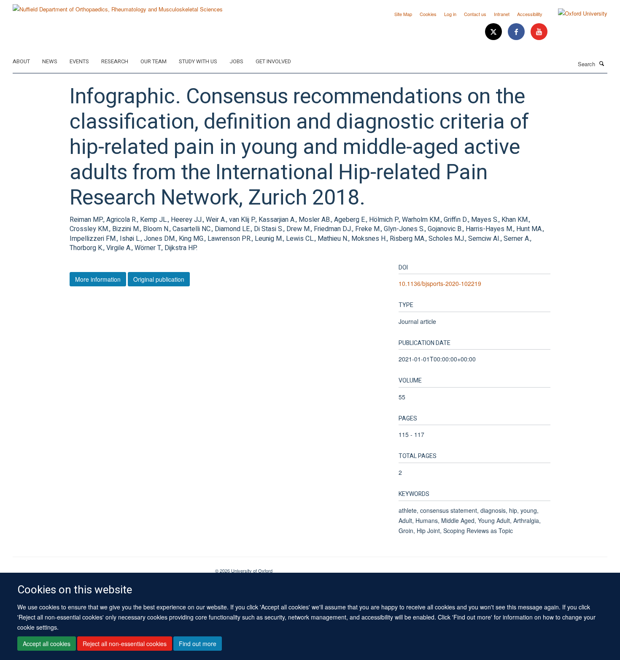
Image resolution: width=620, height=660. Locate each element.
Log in (450, 14)
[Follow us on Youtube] (539, 32)
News (49, 61)
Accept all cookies (46, 643)
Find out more (197, 643)
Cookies (428, 14)
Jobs (236, 61)
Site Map (403, 14)
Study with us (198, 61)
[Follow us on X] (494, 32)
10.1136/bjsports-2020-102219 (440, 283)
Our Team (153, 61)
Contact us (475, 14)
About (21, 61)
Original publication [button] (158, 279)
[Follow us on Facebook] (517, 32)
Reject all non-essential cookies (125, 643)
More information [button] (98, 279)
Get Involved (273, 61)
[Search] (602, 63)
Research (114, 61)
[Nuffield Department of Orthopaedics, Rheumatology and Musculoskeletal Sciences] (118, 6)
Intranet (501, 14)
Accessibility (529, 14)
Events (79, 61)
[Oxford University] (576, 13)
